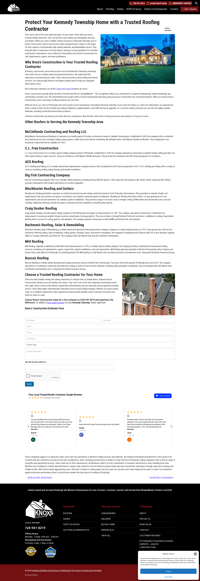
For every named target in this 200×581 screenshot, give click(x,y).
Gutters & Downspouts (155, 9)
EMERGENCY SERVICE (182, 3)
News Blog (145, 524)
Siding (120, 9)
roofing (59, 89)
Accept (168, 571)
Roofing (110, 9)
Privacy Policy (168, 577)
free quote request (55, 302)
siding (68, 89)
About (100, 9)
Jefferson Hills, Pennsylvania (39, 477)
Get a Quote (190, 9)
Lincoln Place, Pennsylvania (161, 477)
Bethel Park (108, 524)
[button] (195, 554)
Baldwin (106, 519)
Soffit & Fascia (133, 9)
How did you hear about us (36, 362)
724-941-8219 (139, 3)
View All (106, 535)
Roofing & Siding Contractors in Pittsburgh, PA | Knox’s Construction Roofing (67, 570)
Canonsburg (108, 513)
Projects (145, 519)
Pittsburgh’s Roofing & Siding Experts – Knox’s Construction (156, 544)
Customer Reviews (150, 535)
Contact (174, 9)
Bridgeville (107, 530)
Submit (29, 384)
